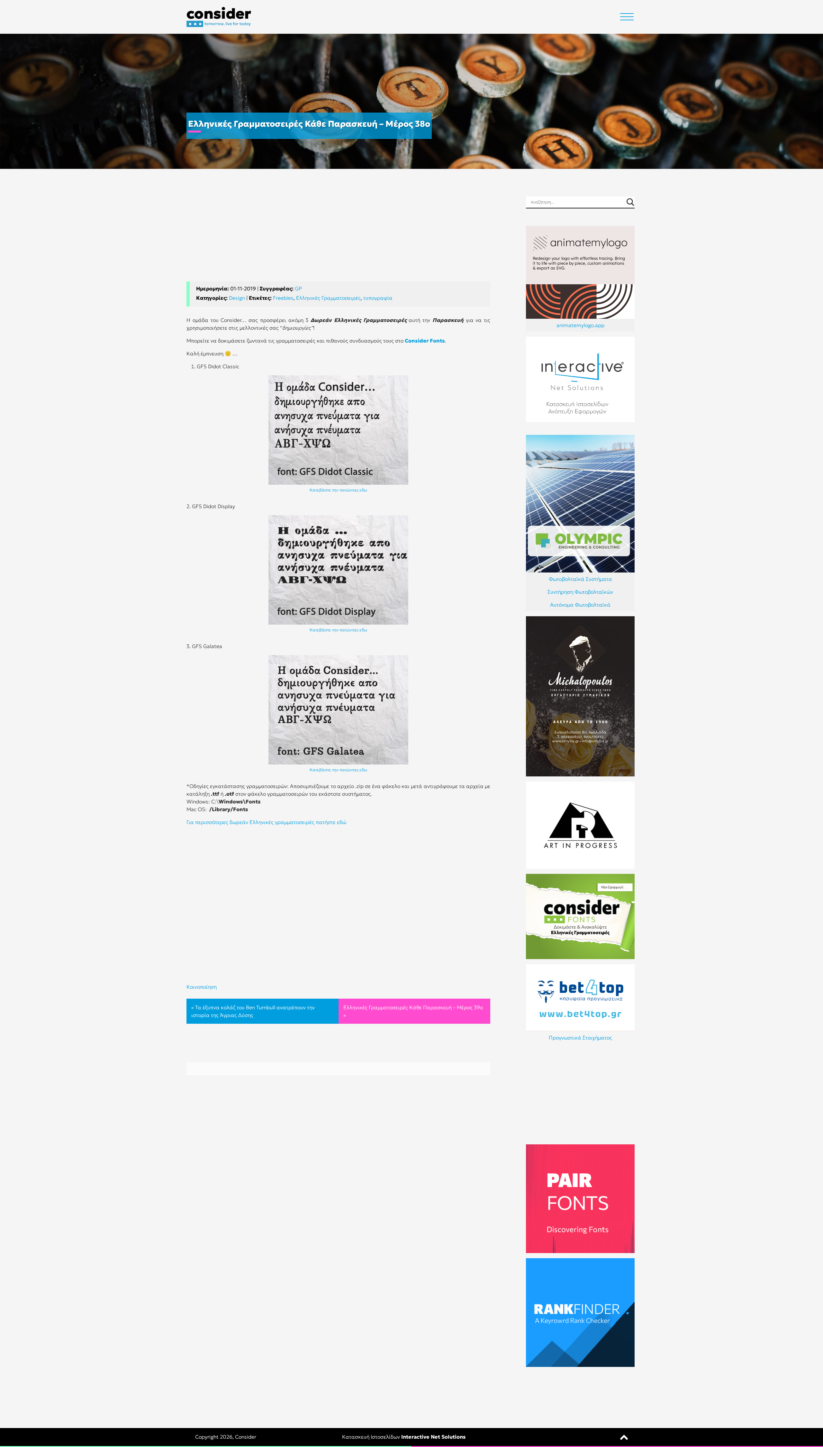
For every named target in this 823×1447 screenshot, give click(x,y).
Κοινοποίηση (201, 987)
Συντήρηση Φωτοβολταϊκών (580, 592)
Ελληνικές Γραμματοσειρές (328, 298)
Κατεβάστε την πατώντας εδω (338, 490)
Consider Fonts (425, 340)
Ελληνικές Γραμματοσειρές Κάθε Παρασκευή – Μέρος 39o (413, 1007)
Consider (245, 1436)
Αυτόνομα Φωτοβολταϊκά (580, 604)
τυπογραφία (378, 298)
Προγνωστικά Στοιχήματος (580, 1037)
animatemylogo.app (580, 325)
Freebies (283, 298)
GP (298, 288)
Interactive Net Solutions (433, 1436)
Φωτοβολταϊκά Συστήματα (580, 579)
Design (237, 298)
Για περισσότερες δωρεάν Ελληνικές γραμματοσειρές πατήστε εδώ (266, 822)
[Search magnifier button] (630, 202)
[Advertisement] (338, 236)
